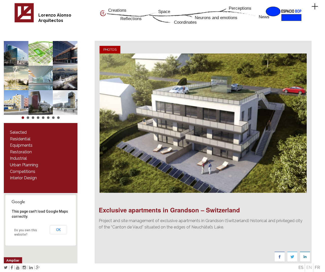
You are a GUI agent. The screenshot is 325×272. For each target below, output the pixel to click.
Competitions (22, 171)
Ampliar (13, 260)
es (300, 267)
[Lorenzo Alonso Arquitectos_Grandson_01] (203, 123)
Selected (18, 132)
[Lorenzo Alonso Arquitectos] (24, 21)
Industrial (18, 158)
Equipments (21, 145)
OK (58, 230)
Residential (20, 139)
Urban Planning (24, 164)
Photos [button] (110, 49)
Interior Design (23, 177)
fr (317, 267)
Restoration (21, 151)
